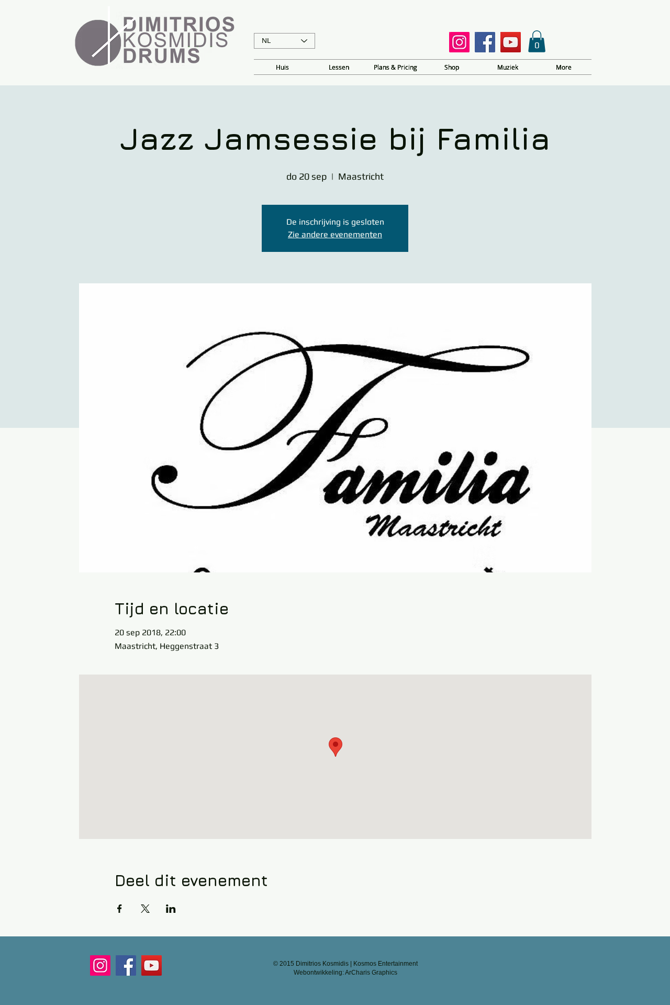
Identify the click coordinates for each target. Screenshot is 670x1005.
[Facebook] (485, 42)
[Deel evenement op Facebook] (120, 908)
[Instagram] (459, 42)
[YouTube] (510, 42)
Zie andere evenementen (335, 234)
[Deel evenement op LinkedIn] (171, 908)
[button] (537, 41)
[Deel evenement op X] (145, 908)
